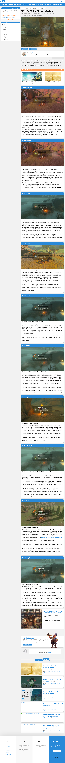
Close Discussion (27, 644)
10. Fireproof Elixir (5, 24)
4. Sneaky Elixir (4, 34)
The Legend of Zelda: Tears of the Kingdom (36, 8)
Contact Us (8, 748)
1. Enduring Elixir (5, 39)
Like (9, 15)
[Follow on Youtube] (26, 754)
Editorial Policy (8, 750)
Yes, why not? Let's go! (56, 620)
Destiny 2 (19, 4)
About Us (8, 744)
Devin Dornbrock (46, 681)
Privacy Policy (8, 752)
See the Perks (56, 751)
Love (4, 15)
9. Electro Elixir (4, 26)
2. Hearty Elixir (4, 37)
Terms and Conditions (8, 754)
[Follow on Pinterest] (28, 754)
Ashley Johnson (46, 669)
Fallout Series (32, 4)
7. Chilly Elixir (4, 29)
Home (23, 8)
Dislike (14, 15)
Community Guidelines (8, 746)
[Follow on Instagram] (24, 754)
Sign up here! (49, 652)
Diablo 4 (25, 4)
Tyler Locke (46, 717)
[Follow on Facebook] (22, 754)
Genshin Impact (40, 4)
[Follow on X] (20, 754)
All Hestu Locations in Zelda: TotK (52, 679)
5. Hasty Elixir (4, 32)
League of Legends (48, 4)
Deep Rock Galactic (12, 4)
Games (27, 8)
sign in (45, 650)
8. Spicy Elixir (4, 27)
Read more (46, 55)
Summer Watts (6, 11)
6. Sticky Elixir (4, 31)
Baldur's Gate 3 (4, 4)
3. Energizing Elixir (5, 36)
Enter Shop (47, 620)
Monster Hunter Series (58, 4)
